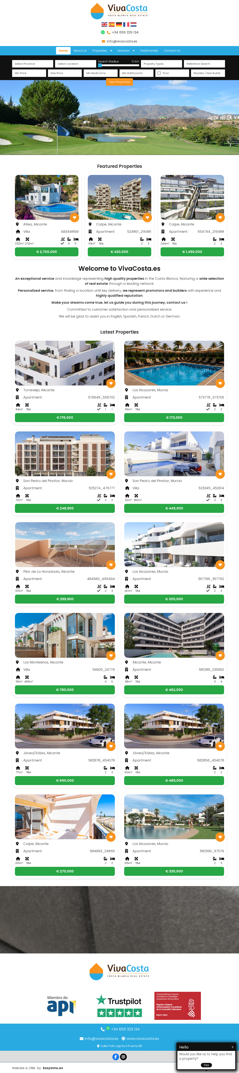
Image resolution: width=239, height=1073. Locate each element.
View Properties (119, 82)
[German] (119, 24)
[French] (126, 24)
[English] (104, 24)
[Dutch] (134, 24)
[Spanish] (112, 24)
